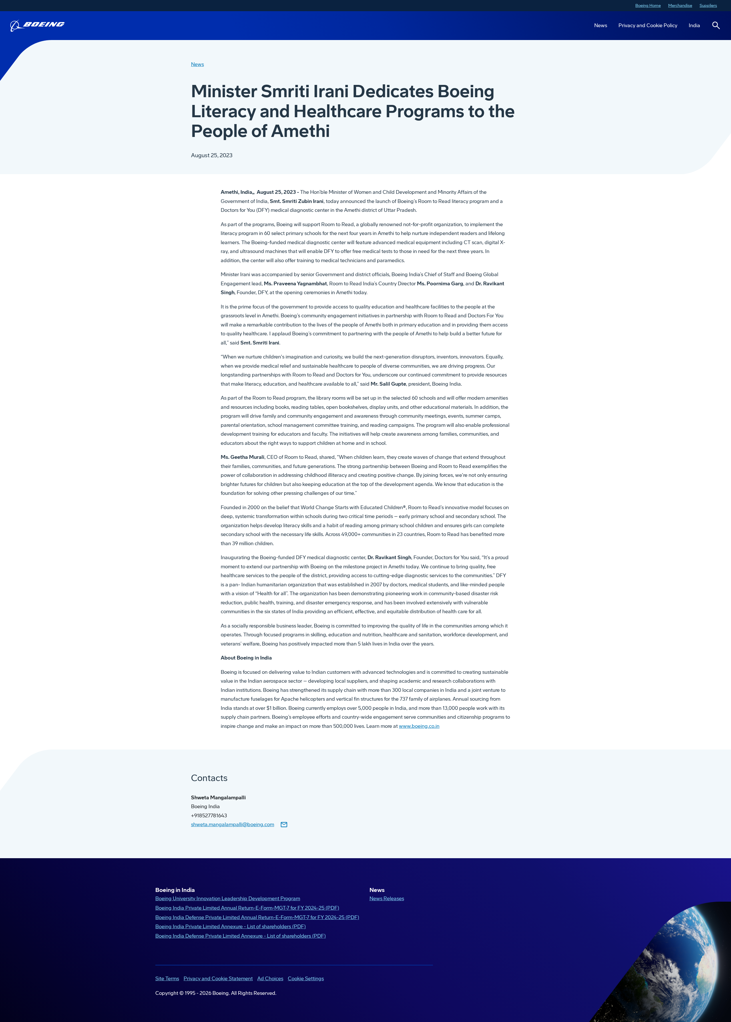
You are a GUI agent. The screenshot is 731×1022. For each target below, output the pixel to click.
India (694, 25)
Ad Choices (270, 978)
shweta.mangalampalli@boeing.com (232, 824)
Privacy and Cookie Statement (218, 978)
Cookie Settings (306, 978)
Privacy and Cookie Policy (647, 25)
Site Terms (167, 978)
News (600, 25)
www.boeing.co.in (419, 726)
